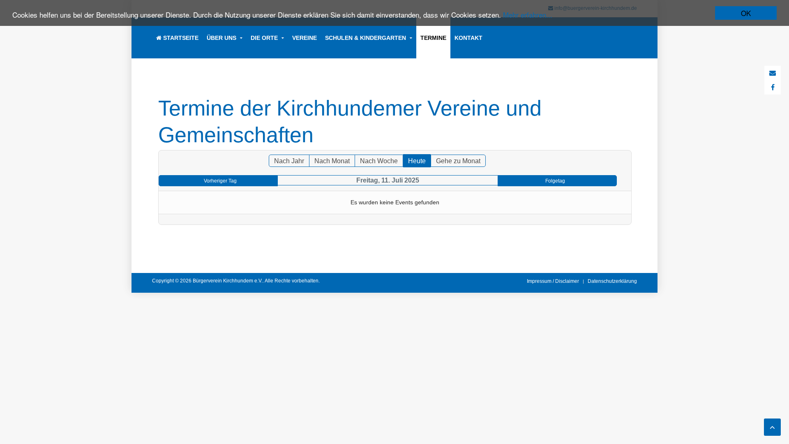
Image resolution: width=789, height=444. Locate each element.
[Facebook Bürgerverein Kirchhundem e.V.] (773, 87)
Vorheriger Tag (220, 181)
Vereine (304, 38)
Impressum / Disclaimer (553, 281)
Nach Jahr (289, 160)
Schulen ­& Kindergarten (365, 38)
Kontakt (468, 38)
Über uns (221, 38)
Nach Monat (332, 160)
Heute (417, 160)
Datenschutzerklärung (612, 281)
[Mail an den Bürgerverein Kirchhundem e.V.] (772, 72)
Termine (433, 38)
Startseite (179, 38)
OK (746, 13)
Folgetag (555, 181)
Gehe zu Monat (458, 160)
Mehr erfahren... (527, 14)
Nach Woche (379, 160)
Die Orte (264, 38)
